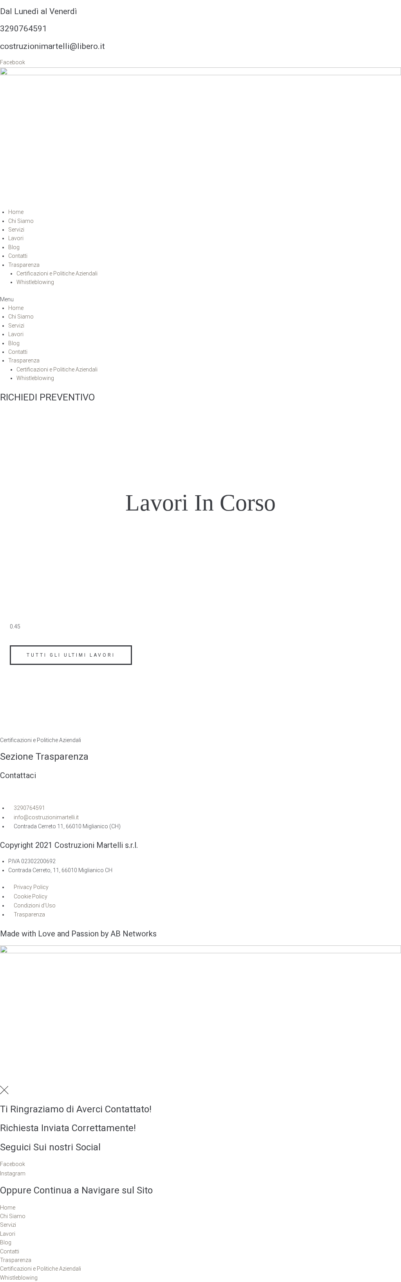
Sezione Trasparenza (44, 756)
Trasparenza (24, 265)
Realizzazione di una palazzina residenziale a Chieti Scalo (115, 571)
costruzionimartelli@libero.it (52, 46)
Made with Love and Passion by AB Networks (78, 933)
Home (15, 212)
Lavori (15, 238)
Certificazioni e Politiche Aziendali (57, 273)
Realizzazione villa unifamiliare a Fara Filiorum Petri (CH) (114, 610)
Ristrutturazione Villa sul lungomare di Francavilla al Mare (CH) (124, 591)
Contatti (17, 256)
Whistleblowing (35, 282)
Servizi (16, 229)
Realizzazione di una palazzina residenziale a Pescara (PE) (117, 552)
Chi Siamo (21, 221)
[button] (200, 299)
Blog (14, 247)
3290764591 (23, 28)
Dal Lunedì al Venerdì (38, 11)
